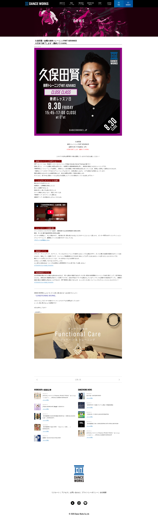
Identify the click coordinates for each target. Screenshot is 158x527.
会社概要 (103, 492)
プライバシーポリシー (90, 492)
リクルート (55, 492)
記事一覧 (78, 379)
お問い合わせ (75, 492)
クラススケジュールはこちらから (43, 265)
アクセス (65, 492)
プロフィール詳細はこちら (42, 240)
